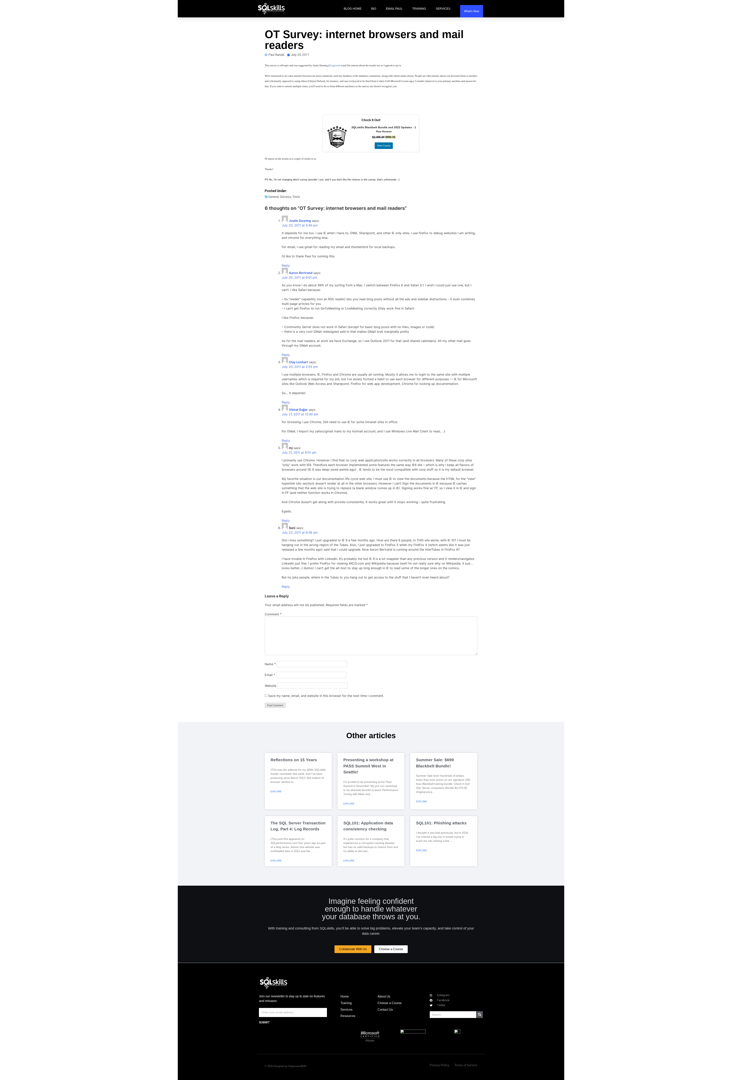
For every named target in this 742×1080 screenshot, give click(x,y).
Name (270, 664)
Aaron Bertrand (300, 273)
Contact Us (385, 1009)
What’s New (471, 11)
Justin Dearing (300, 221)
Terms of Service (465, 1065)
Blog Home (353, 8)
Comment (273, 614)
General (273, 197)
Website (270, 686)
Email (270, 675)
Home (344, 996)
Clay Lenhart (298, 362)
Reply (286, 265)
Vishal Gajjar (298, 410)
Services (443, 8)
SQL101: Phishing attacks (441, 823)
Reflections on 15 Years (294, 760)
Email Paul (394, 8)
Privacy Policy (439, 1065)
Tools (296, 197)
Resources (347, 1016)
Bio (373, 8)
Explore (276, 791)
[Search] (479, 1014)
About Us (384, 996)
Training (419, 8)
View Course (384, 145)
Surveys (285, 197)
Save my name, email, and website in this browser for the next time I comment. (326, 696)
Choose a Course (390, 1003)
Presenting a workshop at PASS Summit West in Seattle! (368, 766)
